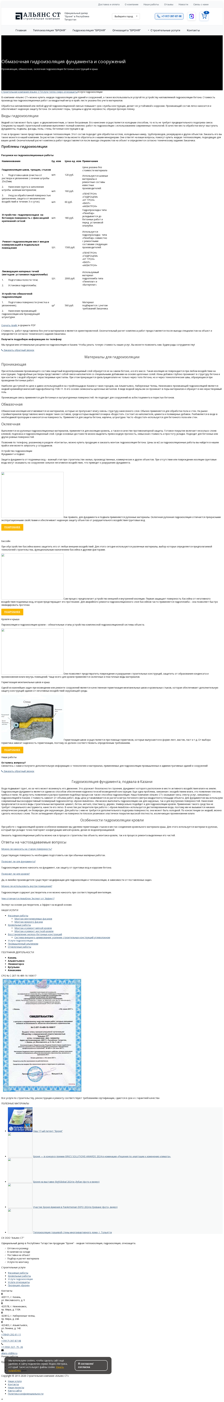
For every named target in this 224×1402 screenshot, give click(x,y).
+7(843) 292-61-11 (11, 1334)
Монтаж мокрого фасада (28, 921)
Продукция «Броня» (19, 1285)
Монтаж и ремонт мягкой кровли (33, 928)
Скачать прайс (9, 325)
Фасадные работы (18, 915)
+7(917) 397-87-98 (11, 1340)
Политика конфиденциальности (25, 1393)
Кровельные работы (19, 924)
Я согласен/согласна (85, 1365)
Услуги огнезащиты (19, 1282)
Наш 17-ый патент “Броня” (48, 1131)
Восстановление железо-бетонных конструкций (35, 934)
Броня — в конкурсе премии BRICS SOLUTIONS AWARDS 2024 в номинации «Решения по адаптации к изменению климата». (102, 1156)
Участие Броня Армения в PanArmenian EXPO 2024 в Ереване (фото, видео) (75, 1207)
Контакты (13, 1384)
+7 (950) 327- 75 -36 (12, 1347)
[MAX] (191, 16)
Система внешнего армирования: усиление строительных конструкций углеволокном (62, 937)
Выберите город (124, 16)
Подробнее (12, 527)
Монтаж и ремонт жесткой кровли (33, 931)
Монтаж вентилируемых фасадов (33, 918)
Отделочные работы (19, 946)
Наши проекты (16, 1387)
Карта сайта (15, 1390)
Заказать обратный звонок (18, 350)
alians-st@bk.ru (9, 1353)
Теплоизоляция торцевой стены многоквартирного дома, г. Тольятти (72, 1232)
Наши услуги (15, 1381)
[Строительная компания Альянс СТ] (38, 16)
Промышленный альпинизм (23, 943)
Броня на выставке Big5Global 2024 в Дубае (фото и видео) (66, 1181)
